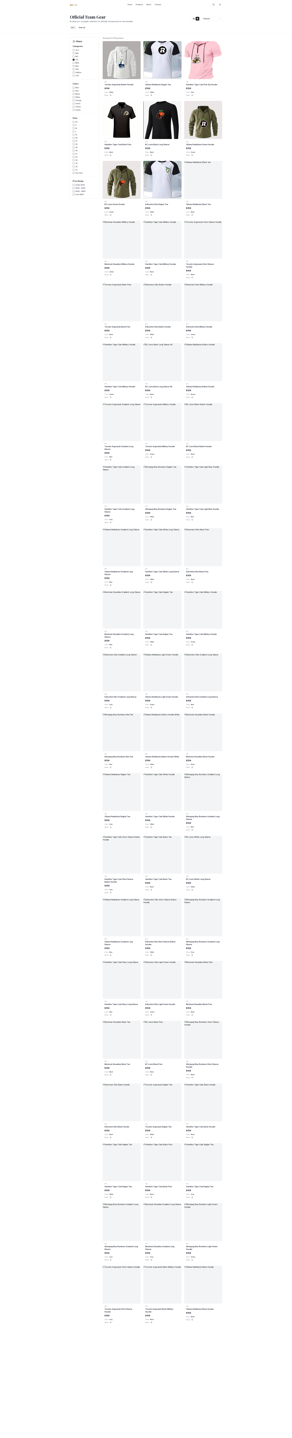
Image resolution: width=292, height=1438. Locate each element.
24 (76, 157)
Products (139, 4)
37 (76, 141)
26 (76, 160)
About (148, 4)
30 (76, 166)
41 (76, 154)
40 (76, 151)
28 (76, 163)
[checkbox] (73, 50)
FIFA (77, 69)
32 (76, 170)
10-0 (77, 50)
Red (76, 91)
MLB (77, 63)
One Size (79, 173)
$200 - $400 (80, 188)
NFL (76, 56)
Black (77, 94)
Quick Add (123, 76)
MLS (77, 66)
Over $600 (79, 194)
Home (130, 4)
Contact (158, 4)
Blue (77, 88)
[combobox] (212, 18)
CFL (76, 60)
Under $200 (80, 185)
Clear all (81, 27)
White (77, 97)
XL (76, 135)
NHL (77, 53)
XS (76, 122)
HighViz (78, 72)
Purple (78, 110)
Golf (77, 76)
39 (76, 147)
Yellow (78, 107)
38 (76, 144)
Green (77, 103)
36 (76, 138)
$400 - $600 (80, 191)
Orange (78, 100)
